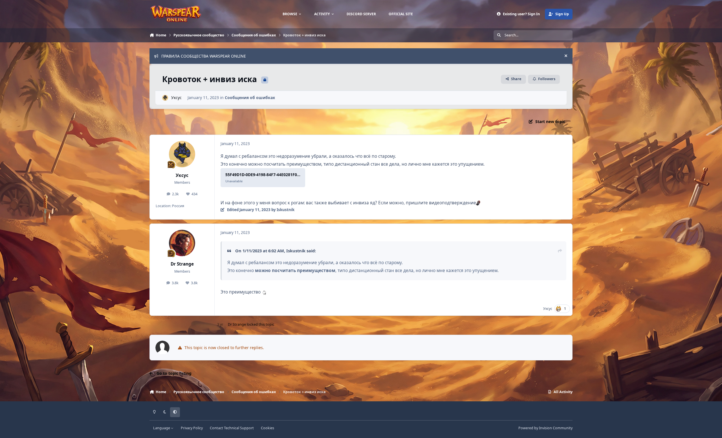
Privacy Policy (192, 428)
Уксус (176, 97)
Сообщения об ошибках (250, 97)
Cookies (267, 428)
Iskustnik (295, 250)
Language (162, 428)
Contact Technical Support (232, 428)
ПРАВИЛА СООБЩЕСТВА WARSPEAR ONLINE (203, 56)
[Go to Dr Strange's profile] (182, 243)
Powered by (545, 428)
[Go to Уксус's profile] (165, 98)
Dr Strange (182, 264)
